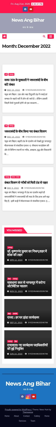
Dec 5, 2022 (13, 188)
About (16, 416)
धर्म (6, 74)
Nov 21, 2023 (16, 291)
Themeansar (28, 412)
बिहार (9, 279)
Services (22, 421)
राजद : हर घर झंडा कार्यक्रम (23, 317)
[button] (44, 36)
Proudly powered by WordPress (18, 410)
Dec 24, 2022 (13, 90)
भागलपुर (11, 74)
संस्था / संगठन (16, 177)
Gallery (37, 416)
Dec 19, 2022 (13, 137)
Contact (26, 416)
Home (7, 416)
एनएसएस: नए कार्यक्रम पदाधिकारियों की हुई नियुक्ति (27, 347)
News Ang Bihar (28, 20)
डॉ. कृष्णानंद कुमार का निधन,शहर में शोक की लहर (27, 253)
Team (33, 421)
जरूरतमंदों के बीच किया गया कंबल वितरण (25, 131)
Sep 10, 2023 (16, 323)
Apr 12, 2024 (16, 260)
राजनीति (15, 313)
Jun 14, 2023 (16, 354)
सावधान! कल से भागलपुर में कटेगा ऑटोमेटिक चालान (26, 284)
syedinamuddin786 (35, 90)
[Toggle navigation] (51, 36)
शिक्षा (16, 341)
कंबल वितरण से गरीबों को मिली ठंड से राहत (26, 183)
